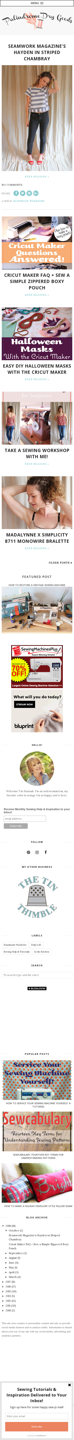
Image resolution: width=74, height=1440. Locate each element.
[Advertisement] (37, 1378)
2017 (9, 1281)
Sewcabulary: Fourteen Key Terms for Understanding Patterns (38, 1156)
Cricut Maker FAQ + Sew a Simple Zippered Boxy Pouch (37, 281)
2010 (9, 1310)
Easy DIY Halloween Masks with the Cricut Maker (37, 369)
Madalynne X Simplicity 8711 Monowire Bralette (37, 538)
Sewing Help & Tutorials (17, 951)
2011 (8, 1305)
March (13, 1277)
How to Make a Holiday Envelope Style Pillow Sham (38, 1206)
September (16, 1253)
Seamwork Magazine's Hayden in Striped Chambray (37, 52)
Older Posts (59, 562)
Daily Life (36, 944)
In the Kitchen (41, 951)
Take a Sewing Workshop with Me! (37, 453)
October (14, 1230)
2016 (9, 1286)
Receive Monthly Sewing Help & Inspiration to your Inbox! (37, 811)
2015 (9, 1291)
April (12, 1272)
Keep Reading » (37, 176)
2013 (9, 1296)
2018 (9, 1225)
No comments (12, 184)
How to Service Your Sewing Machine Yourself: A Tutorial (38, 1105)
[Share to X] (22, 193)
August (13, 1257)
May (12, 1267)
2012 (9, 1300)
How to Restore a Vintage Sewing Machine (37, 585)
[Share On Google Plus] (36, 193)
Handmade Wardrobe (29, 201)
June (12, 1262)
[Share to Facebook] (16, 193)
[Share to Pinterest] (29, 193)
